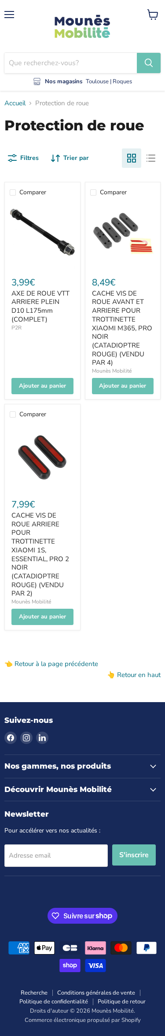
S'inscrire (134, 855)
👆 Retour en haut (134, 674)
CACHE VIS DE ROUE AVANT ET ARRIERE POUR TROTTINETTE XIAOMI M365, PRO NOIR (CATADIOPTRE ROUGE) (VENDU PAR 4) (122, 328)
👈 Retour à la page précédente (51, 663)
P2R (16, 327)
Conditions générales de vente (96, 993)
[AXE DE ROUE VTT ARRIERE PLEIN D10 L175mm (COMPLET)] (42, 236)
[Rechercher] (149, 63)
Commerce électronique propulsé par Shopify (83, 1020)
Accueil (15, 103)
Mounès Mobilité (112, 370)
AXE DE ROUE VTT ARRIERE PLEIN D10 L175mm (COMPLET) (40, 306)
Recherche (34, 993)
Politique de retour (122, 1002)
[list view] (151, 158)
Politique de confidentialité (53, 1002)
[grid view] (131, 158)
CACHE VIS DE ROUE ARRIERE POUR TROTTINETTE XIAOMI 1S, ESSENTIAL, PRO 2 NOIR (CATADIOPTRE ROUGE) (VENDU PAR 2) (40, 554)
